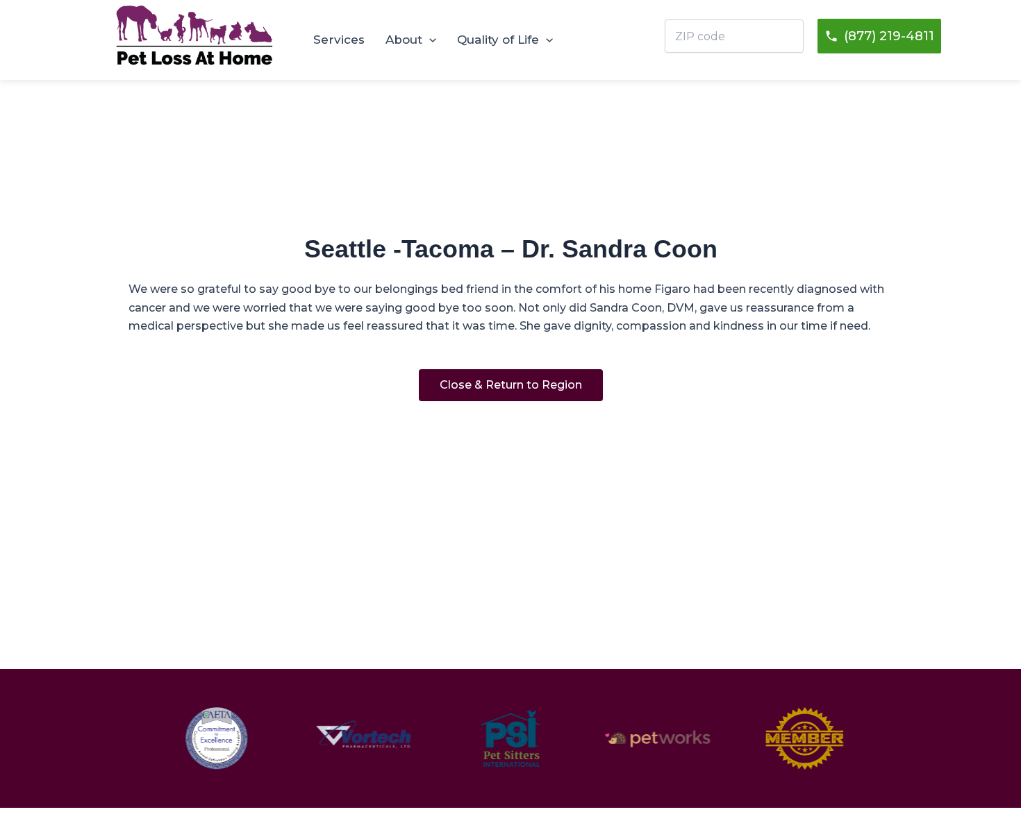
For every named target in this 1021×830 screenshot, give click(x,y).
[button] (429, 39)
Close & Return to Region (511, 384)
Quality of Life (498, 39)
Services (339, 39)
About (403, 39)
